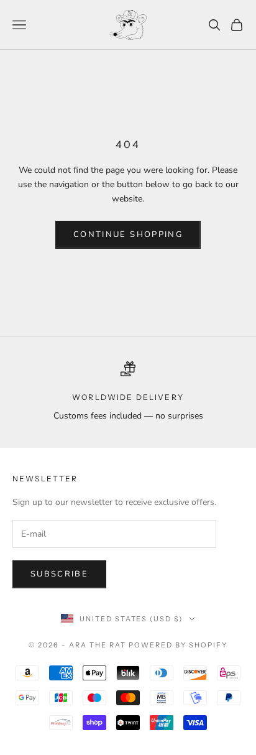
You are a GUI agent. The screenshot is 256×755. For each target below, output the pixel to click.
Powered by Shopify (178, 645)
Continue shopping (128, 234)
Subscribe (59, 574)
